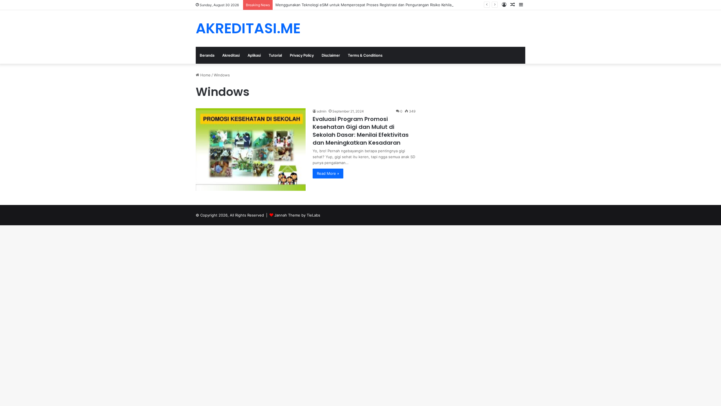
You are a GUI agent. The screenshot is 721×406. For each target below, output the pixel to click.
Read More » (328, 173)
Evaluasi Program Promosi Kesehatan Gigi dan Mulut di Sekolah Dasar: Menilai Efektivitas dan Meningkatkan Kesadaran (361, 131)
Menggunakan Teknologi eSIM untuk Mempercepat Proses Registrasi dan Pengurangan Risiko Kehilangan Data (372, 5)
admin (321, 111)
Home (205, 75)
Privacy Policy (302, 55)
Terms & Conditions (365, 55)
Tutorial (275, 55)
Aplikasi (254, 55)
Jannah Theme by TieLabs (297, 215)
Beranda (207, 55)
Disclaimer (331, 55)
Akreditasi (231, 55)
